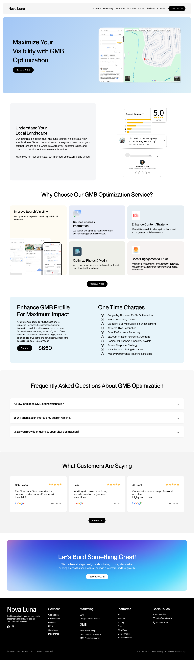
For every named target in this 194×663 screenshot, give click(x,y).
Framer (121, 626)
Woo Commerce (125, 637)
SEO (82, 615)
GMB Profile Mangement (90, 638)
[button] (96, 8)
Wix (119, 615)
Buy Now (25, 348)
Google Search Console (90, 618)
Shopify (121, 622)
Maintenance (53, 634)
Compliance (53, 630)
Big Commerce (124, 634)
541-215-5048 (162, 622)
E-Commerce (54, 618)
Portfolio (131, 8)
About (141, 8)
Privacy (160, 651)
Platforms (120, 8)
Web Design (53, 615)
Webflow (121, 618)
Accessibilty (180, 651)
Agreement (169, 651)
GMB (83, 624)
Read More (97, 520)
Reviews (151, 8)
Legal (138, 651)
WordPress (122, 630)
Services (96, 8)
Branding (52, 622)
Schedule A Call (176, 8)
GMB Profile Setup (87, 630)
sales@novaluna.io (164, 618)
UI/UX (50, 626)
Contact (161, 8)
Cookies (152, 651)
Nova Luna (21, 609)
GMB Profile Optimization (90, 634)
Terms (144, 651)
